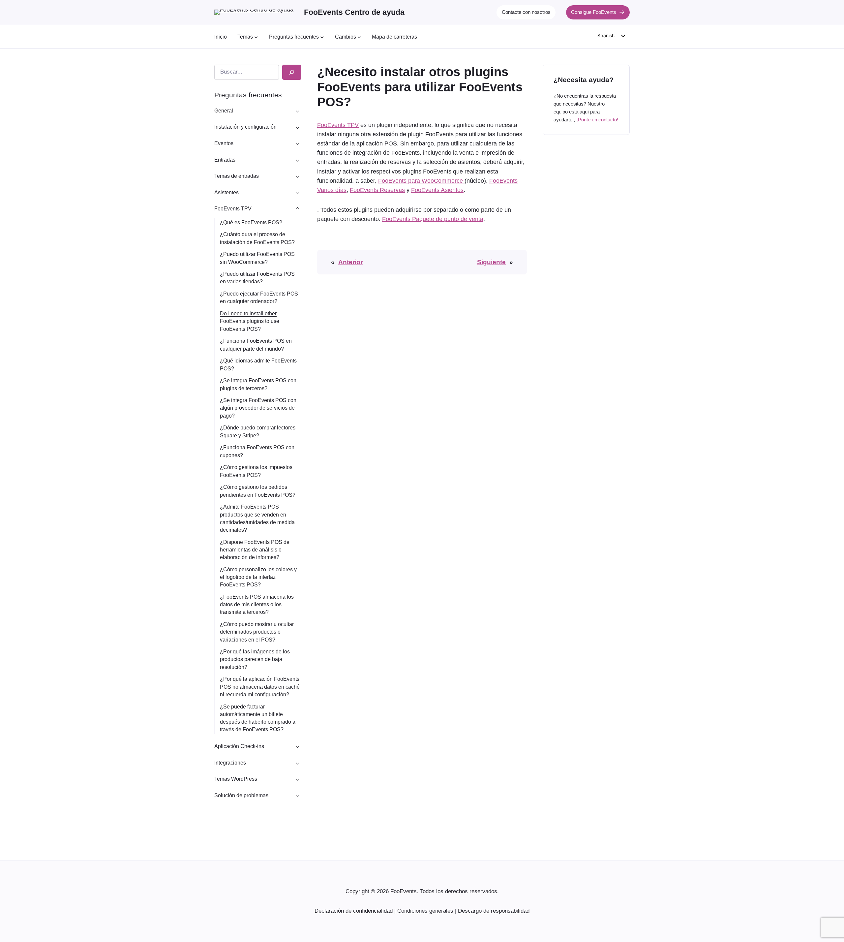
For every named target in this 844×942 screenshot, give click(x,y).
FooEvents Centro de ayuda (354, 12)
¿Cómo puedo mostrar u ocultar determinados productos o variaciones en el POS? (257, 631)
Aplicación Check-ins (239, 746)
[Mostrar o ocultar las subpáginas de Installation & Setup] (297, 127)
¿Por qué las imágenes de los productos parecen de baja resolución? (255, 659)
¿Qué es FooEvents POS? (251, 222)
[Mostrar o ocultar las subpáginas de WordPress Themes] (297, 779)
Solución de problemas (241, 795)
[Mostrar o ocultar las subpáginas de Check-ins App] (297, 746)
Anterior (350, 262)
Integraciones (230, 763)
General (223, 110)
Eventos (223, 143)
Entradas (224, 160)
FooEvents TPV (233, 208)
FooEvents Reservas (377, 190)
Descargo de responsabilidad (493, 911)
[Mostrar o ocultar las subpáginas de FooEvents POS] (297, 209)
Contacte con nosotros (526, 12)
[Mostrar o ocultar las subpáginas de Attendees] (297, 192)
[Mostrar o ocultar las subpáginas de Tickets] (297, 160)
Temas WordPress (235, 779)
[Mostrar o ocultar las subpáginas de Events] (297, 143)
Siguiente (491, 262)
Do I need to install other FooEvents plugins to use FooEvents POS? (249, 321)
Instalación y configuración (245, 127)
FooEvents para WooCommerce (421, 180)
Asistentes (226, 192)
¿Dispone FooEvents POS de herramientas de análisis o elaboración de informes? (254, 549)
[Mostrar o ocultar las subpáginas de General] (297, 110)
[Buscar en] (291, 72)
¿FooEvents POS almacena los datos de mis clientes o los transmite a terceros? (257, 604)
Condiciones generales (425, 911)
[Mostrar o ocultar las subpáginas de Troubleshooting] (297, 795)
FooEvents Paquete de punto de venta (432, 219)
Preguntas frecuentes (248, 95)
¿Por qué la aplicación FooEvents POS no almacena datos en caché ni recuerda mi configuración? (260, 686)
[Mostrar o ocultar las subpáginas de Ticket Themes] (297, 176)
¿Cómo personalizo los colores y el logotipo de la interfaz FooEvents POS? (258, 577)
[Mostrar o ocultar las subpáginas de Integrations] (297, 763)
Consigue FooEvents (593, 12)
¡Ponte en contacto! (597, 119)
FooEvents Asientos (437, 190)
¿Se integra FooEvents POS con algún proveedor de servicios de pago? (258, 407)
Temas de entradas (236, 176)
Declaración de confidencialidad (354, 911)
